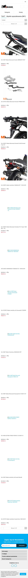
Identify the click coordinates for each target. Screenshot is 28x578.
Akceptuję (23, 574)
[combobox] (14, 20)
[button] (14, 551)
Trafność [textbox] (3, 20)
